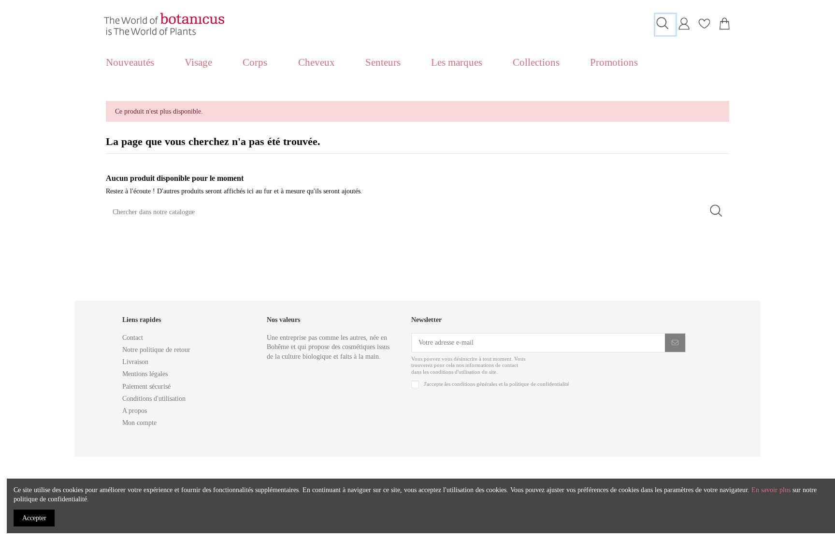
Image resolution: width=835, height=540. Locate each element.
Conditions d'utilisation (154, 398)
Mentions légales (145, 374)
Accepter (34, 518)
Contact (132, 337)
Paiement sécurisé (146, 386)
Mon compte (139, 422)
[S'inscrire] (675, 343)
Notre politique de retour (156, 349)
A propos (134, 410)
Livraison (135, 361)
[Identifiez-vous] (683, 27)
